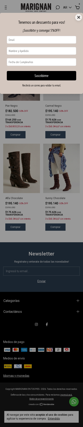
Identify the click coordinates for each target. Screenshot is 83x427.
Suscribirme (41, 75)
